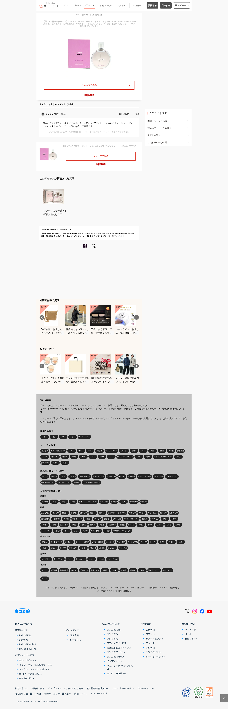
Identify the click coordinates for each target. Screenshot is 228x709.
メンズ (67, 5)
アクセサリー (158, 476)
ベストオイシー (117, 588)
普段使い (102, 548)
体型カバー (112, 525)
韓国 (102, 525)
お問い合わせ (21, 688)
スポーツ (102, 457)
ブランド (150, 634)
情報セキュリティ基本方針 (58, 693)
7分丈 (83, 525)
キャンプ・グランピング (163, 457)
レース (152, 542)
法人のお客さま (111, 624)
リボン (171, 542)
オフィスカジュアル (58, 451)
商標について (80, 693)
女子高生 (54, 570)
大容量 (106, 519)
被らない (141, 513)
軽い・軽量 (117, 519)
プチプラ (75, 531)
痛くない (163, 513)
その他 (76, 482)
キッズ (78, 5)
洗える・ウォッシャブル (88, 502)
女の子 (123, 570)
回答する (165, 5)
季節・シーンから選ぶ (158, 121)
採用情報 (150, 647)
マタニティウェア (64, 482)
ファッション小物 (144, 476)
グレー (69, 559)
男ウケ (178, 525)
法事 (65, 463)
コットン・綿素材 (82, 542)
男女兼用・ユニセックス (122, 531)
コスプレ (44, 578)
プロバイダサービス (116, 643)
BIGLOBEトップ (99, 693)
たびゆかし (174, 588)
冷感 (54, 502)
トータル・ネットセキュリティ (34, 669)
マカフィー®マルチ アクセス (120, 667)
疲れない (83, 513)
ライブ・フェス (111, 451)
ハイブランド (46, 531)
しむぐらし (75, 639)
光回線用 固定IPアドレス (119, 647)
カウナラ (153, 588)
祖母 (105, 570)
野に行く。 (141, 588)
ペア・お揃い (96, 531)
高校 (143, 451)
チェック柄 (121, 542)
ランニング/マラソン (125, 457)
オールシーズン (84, 437)
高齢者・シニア (154, 570)
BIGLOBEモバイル (28, 644)
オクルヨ (74, 588)
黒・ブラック (59, 559)
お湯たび (84, 588)
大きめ (66, 519)
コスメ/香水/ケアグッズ (91, 482)
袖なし (74, 525)
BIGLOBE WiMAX (28, 648)
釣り (178, 457)
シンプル (63, 548)
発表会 (64, 457)
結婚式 (55, 463)
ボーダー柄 (110, 542)
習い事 (74, 457)
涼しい (102, 513)
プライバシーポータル (123, 688)
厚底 (141, 525)
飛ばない (74, 513)
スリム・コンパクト (131, 519)
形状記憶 (143, 502)
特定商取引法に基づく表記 (28, 693)
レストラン (124, 451)
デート (90, 451)
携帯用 (144, 519)
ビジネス (44, 451)
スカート (72, 476)
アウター (54, 476)
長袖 (54, 525)
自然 (83, 548)
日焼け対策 (56, 519)
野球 (148, 457)
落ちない (132, 513)
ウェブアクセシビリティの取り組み (65, 688)
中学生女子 (64, 570)
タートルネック (56, 542)
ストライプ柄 (132, 542)
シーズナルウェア (48, 482)
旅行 (134, 451)
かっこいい (112, 548)
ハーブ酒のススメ (104, 591)
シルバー (91, 559)
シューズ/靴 (111, 476)
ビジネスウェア (84, 476)
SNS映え (107, 531)
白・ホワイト (46, 559)
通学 (83, 457)
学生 (142, 570)
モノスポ (130, 588)
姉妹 (114, 570)
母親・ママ (95, 570)
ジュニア (44, 570)
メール (188, 634)
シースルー (69, 542)
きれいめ (92, 548)
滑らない (55, 513)
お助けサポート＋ (28, 660)
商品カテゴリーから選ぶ (159, 128)
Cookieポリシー (146, 688)
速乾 (73, 502)
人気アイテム (121, 5)
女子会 (171, 451)
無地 (44, 548)
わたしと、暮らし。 (99, 588)
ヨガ (139, 457)
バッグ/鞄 (121, 476)
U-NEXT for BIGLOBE (30, 673)
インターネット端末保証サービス (35, 664)
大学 (152, 451)
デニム (44, 542)
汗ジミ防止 (133, 502)
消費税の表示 (38, 688)
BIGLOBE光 (25, 635)
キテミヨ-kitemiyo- (48, 229)
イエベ (150, 525)
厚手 (165, 519)
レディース (89, 5)
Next (136, 317)
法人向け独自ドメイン (118, 673)
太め (88, 519)
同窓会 (99, 451)
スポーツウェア (172, 476)
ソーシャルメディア (155, 656)
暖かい (92, 513)
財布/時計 (131, 476)
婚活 (162, 451)
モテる (168, 525)
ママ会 (44, 457)
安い (66, 531)
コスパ (85, 531)
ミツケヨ (163, 588)
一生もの (57, 531)
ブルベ (159, 525)
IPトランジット (114, 661)
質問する (152, 5)
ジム (111, 457)
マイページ (183, 5)
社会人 (133, 570)
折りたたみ (154, 519)
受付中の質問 (106, 5)
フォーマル (123, 548)
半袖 (44, 525)
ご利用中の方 (187, 624)
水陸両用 (114, 502)
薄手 (174, 519)
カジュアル (73, 548)
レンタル (131, 525)
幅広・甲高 (64, 525)
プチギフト (84, 570)
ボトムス (63, 476)
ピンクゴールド (113, 559)
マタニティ (54, 457)
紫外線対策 (45, 519)
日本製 (92, 525)
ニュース (150, 643)
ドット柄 (143, 542)
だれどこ (63, 588)
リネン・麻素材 (97, 542)
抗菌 (123, 502)
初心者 (74, 570)
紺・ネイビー (81, 559)
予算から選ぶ (154, 135)
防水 (63, 502)
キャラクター (167, 570)
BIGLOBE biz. (114, 629)
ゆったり (97, 519)
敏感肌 (122, 525)
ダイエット (45, 463)
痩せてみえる (153, 513)
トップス (44, 476)
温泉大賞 (74, 635)
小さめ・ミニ (77, 519)
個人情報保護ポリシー (97, 688)
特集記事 (137, 5)
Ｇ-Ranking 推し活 (123, 591)
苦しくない (45, 513)
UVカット (45, 502)
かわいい (54, 548)
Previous (42, 317)
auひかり (23, 639)
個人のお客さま (23, 624)
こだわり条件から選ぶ (158, 142)
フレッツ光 (112, 638)
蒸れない (64, 513)
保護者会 (180, 451)
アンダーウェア (99, 476)
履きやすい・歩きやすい (117, 513)
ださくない (173, 513)
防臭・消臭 (104, 502)
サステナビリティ (154, 638)
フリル (162, 542)
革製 (181, 542)
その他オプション (28, 678)
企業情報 (146, 624)
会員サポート (191, 638)
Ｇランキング (51, 588)
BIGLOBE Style (153, 652)
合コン (80, 451)
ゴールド (101, 559)
